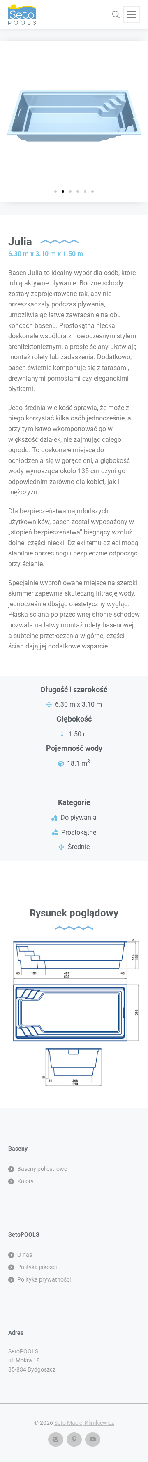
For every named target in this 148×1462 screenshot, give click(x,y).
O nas (24, 1254)
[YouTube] (92, 1439)
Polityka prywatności (44, 1279)
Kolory (25, 1181)
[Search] (116, 14)
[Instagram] (55, 1439)
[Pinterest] (74, 1439)
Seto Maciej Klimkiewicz (84, 1422)
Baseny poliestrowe (42, 1168)
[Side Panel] (131, 14)
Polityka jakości (37, 1267)
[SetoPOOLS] (22, 14)
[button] (13, 116)
